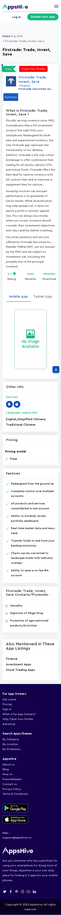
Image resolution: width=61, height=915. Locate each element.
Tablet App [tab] (42, 296)
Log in (16, 17)
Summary (11, 97)
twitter (5, 892)
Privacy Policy (12, 789)
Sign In (7, 709)
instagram (22, 892)
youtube (28, 892)
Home (6, 36)
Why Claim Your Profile (18, 719)
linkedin (34, 892)
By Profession (12, 749)
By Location (10, 744)
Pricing (7, 704)
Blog (6, 769)
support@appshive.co (17, 837)
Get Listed (9, 699)
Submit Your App (43, 16)
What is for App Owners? (19, 714)
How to (7, 774)
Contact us (10, 784)
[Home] (15, 7)
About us (8, 764)
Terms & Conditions (15, 793)
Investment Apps (18, 664)
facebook (10, 892)
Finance (12, 658)
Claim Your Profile (33, 69)
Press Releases (12, 779)
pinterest (16, 892)
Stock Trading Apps (20, 669)
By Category (11, 739)
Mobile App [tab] (18, 296)
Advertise (9, 724)
